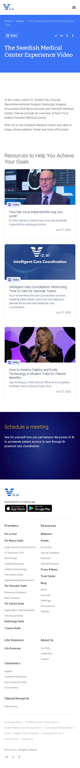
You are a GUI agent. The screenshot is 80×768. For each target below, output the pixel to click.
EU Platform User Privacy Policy (41, 722)
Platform (45, 611)
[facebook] (73, 35)
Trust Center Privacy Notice (59, 728)
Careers (45, 659)
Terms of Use (11, 739)
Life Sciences (12, 648)
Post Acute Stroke (13, 574)
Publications (10, 706)
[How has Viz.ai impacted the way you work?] (40, 187)
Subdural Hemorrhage (15, 569)
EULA (7, 733)
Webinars (46, 533)
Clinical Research (50, 563)
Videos (20, 21)
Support (8, 671)
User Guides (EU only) (15, 682)
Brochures (46, 547)
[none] (74, 7)
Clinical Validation (50, 553)
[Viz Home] (11, 492)
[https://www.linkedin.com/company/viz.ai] (6, 757)
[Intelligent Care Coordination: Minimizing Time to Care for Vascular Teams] (40, 262)
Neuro (44, 589)
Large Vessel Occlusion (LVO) (19, 547)
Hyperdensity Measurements (19, 580)
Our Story (45, 648)
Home (8, 21)
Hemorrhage (10, 558)
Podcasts (46, 558)
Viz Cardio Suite (14, 603)
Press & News (49, 569)
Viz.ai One (10, 533)
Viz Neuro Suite (13, 540)
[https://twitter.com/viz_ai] (13, 757)
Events (45, 540)
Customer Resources (15, 676)
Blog (44, 583)
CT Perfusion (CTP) (14, 553)
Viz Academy (11, 687)
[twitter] (56, 35)
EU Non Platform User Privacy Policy (23, 728)
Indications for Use (52, 733)
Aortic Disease (12, 598)
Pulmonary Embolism (15, 592)
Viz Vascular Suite (15, 585)
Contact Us (27, 739)
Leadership (46, 653)
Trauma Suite (12, 628)
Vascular (45, 595)
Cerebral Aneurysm (14, 563)
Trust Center (48, 576)
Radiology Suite (14, 621)
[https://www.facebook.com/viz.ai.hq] (19, 757)
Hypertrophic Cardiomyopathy (19, 610)
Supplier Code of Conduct (26, 733)
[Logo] (12, 7)
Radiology (46, 600)
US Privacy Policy (13, 722)
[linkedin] (61, 35)
